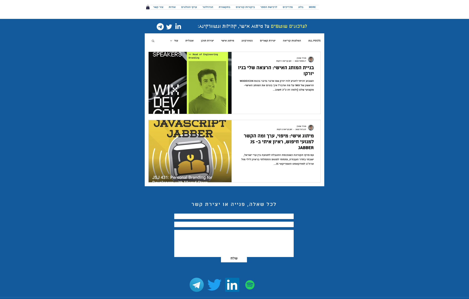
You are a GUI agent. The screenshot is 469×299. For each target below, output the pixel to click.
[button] (148, 7)
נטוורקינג (247, 40)
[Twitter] (169, 26)
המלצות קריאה (292, 40)
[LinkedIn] (178, 26)
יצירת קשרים (268, 40)
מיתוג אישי (227, 40)
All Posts (314, 40)
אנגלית (189, 40)
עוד (176, 40)
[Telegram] (160, 26)
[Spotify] (250, 285)
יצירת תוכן (207, 40)
